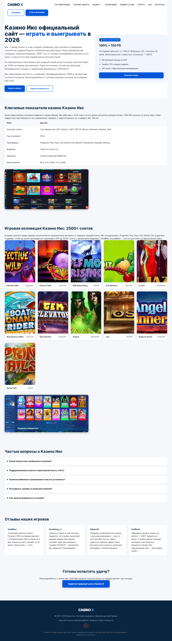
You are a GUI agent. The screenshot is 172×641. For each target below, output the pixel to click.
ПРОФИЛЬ (15, 13)
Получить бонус (131, 75)
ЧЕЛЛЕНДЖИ (111, 5)
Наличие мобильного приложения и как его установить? (37, 479)
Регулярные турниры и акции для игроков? (30, 489)
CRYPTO (141, 5)
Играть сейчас (14, 88)
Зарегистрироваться (39, 88)
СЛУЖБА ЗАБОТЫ (81, 5)
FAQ (150, 5)
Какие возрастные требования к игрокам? (30, 461)
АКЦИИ (97, 5)
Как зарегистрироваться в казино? (26, 498)
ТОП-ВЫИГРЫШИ (62, 5)
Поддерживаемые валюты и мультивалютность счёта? (36, 470)
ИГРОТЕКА (160, 5)
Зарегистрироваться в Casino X (86, 583)
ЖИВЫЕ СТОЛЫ (127, 5)
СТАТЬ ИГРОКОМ (37, 12)
